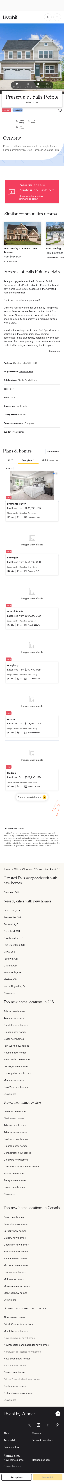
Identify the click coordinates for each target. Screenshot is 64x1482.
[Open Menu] (57, 17)
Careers (36, 1433)
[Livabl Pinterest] (57, 1425)
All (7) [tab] (10, 460)
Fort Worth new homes (16, 1045)
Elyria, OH (9, 951)
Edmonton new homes (16, 1251)
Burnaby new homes (15, 1230)
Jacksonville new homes (17, 1059)
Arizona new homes (15, 1125)
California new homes (16, 1139)
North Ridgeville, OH (15, 986)
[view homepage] (10, 17)
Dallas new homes (14, 1038)
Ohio (16, 869)
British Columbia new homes (19, 1324)
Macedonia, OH (12, 972)
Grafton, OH (10, 965)
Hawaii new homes (14, 1187)
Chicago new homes (15, 1031)
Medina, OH (10, 979)
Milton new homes (14, 1279)
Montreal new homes (15, 1292)
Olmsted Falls (51, 149)
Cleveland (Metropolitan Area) (39, 869)
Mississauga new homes (17, 1285)
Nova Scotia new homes (17, 1358)
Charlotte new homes (15, 1025)
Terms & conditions (42, 1440)
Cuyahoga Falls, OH (14, 938)
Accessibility (11, 1440)
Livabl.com (29, 846)
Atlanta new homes (14, 1011)
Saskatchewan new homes (18, 1393)
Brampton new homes (16, 1224)
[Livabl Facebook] (48, 1425)
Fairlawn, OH (11, 958)
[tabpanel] (32, 636)
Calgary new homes (15, 1237)
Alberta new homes (14, 1317)
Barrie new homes (14, 1217)
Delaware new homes (16, 1159)
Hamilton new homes (15, 1258)
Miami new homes (14, 1080)
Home (7, 869)
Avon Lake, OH (12, 910)
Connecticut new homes (17, 1152)
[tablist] (32, 460)
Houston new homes (15, 1052)
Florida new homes (14, 1173)
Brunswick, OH (12, 924)
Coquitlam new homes (16, 1244)
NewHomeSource (14, 1459)
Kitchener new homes (16, 1265)
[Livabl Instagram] (39, 1425)
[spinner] (48, 17)
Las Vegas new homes (16, 1066)
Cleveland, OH (12, 931)
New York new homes (16, 1087)
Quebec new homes (15, 1386)
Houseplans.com (41, 1459)
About (7, 1433)
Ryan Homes (33, 102)
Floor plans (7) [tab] (28, 460)
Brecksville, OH (12, 917)
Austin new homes (14, 1018)
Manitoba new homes (15, 1331)
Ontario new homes (14, 1372)
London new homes (14, 1272)
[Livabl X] (29, 1425)
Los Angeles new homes (17, 1073)
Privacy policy (11, 1447)
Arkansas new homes (15, 1132)
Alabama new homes (15, 1111)
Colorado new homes (15, 1145)
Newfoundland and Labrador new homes (26, 1344)
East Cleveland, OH (14, 944)
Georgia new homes (15, 1180)
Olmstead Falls (26, 371)
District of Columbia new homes (21, 1166)
